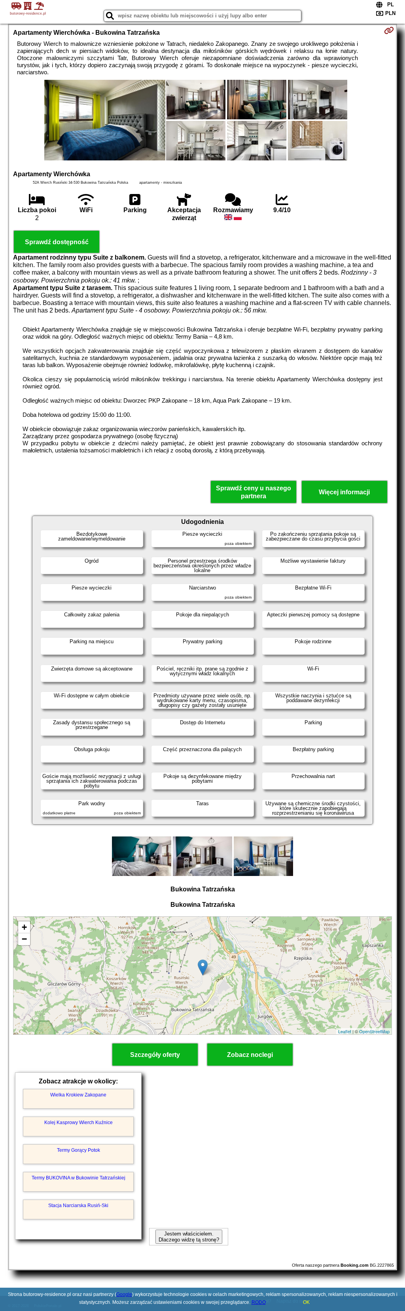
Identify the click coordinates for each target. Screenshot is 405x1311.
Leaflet (344, 1031)
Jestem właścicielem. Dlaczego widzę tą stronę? (189, 1237)
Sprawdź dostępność (57, 242)
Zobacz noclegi (250, 1054)
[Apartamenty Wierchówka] (104, 121)
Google (124, 1294)
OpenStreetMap (374, 1031)
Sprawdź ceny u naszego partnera (253, 492)
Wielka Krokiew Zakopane (78, 1095)
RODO (259, 1302)
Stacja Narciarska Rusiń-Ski (78, 1205)
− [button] (24, 939)
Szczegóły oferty (155, 1054)
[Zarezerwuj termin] (389, 30)
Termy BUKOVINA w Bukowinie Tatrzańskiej (78, 1178)
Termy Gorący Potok (78, 1150)
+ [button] (24, 927)
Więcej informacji (344, 492)
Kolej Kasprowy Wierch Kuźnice (78, 1122)
